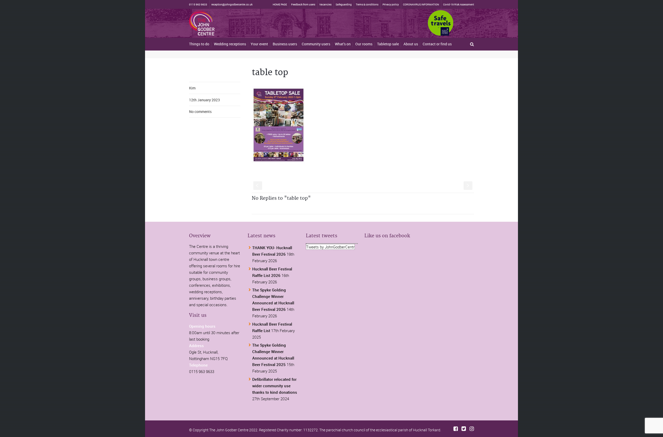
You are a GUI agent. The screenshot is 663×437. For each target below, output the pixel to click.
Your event (259, 43)
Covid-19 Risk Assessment (458, 4)
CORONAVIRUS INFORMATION (421, 4)
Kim (192, 87)
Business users (285, 43)
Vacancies (325, 4)
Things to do (199, 43)
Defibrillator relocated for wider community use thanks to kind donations (274, 386)
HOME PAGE (280, 4)
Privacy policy (391, 4)
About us (410, 43)
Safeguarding (344, 4)
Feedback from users (303, 4)
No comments (200, 111)
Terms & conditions (367, 4)
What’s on (343, 43)
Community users (316, 43)
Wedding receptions (230, 43)
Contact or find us (437, 43)
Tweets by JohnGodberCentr (330, 246)
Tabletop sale (388, 43)
